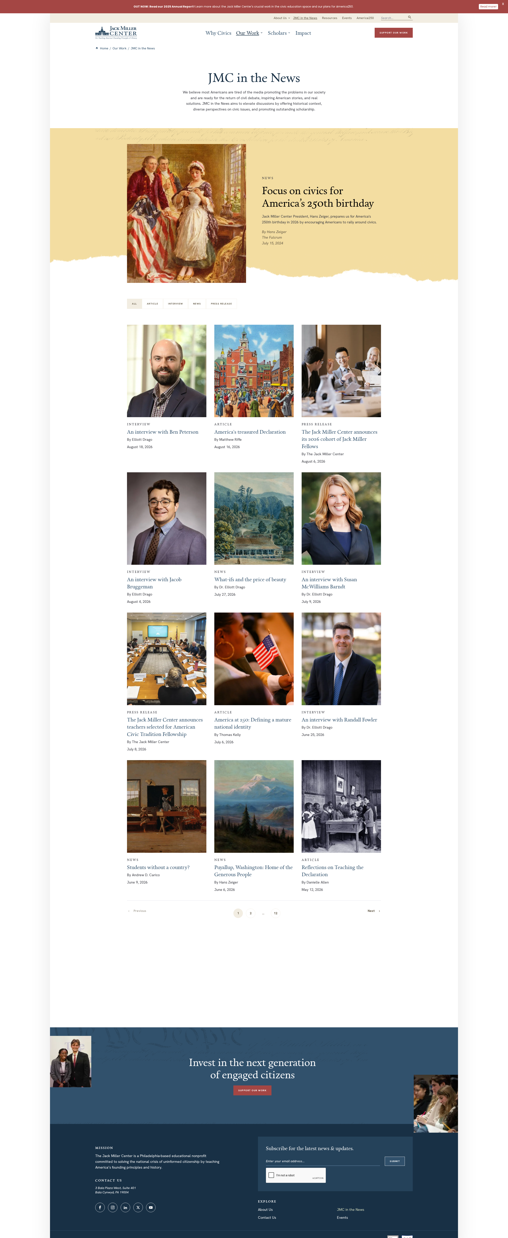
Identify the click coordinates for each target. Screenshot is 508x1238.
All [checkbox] (134, 303)
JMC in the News (350, 1209)
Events (342, 1217)
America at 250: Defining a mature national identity (252, 723)
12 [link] (275, 913)
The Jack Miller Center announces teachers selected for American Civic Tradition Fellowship (165, 727)
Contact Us (267, 1217)
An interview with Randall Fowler (339, 719)
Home (104, 48)
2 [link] (251, 913)
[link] (374, 911)
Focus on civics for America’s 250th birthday (318, 196)
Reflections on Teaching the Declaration (333, 870)
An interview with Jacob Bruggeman (154, 583)
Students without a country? (158, 867)
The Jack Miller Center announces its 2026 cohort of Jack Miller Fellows (339, 439)
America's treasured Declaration (250, 431)
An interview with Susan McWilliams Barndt (329, 583)
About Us (265, 1209)
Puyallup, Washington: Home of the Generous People (253, 870)
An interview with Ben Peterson (162, 431)
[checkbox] (152, 304)
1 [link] (238, 913)
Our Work (120, 48)
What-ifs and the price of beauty (250, 579)
